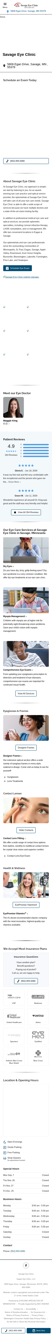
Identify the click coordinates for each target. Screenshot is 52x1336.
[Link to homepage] (26, 5)
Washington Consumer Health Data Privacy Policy (25, 1318)
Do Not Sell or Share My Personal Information (26, 1322)
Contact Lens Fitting (13, 838)
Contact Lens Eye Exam (18, 856)
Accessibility (31, 1309)
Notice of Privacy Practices (17, 1315)
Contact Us (18, 1309)
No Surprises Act (38, 1312)
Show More (13, 482)
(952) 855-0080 (18, 1251)
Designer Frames (12, 756)
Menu (5, 7)
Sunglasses (12, 777)
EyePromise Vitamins (14, 913)
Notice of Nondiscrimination (16, 1312)
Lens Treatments (15, 781)
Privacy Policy (37, 1315)
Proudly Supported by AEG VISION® (33, 1304)
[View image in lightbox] (21, 277)
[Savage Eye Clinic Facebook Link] (26, 1265)
